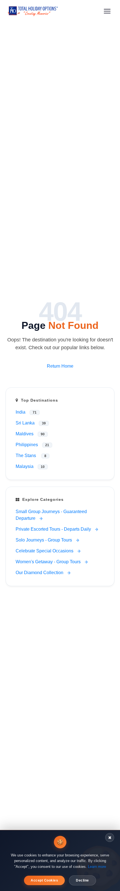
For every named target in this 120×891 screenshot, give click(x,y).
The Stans (31, 455)
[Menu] (107, 11)
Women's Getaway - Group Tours (48, 561)
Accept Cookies (44, 880)
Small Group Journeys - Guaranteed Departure (51, 515)
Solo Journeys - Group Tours (44, 540)
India (26, 412)
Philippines (32, 444)
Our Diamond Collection (39, 572)
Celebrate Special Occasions (44, 550)
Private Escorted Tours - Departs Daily (53, 529)
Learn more (97, 867)
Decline (82, 880)
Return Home (60, 366)
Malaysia (30, 466)
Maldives (30, 433)
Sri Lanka (31, 423)
